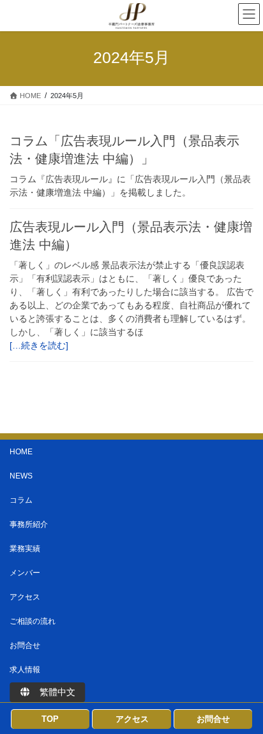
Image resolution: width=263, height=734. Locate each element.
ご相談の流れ (33, 621)
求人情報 (25, 669)
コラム (21, 500)
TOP (50, 719)
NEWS (21, 475)
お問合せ (25, 645)
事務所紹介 (29, 524)
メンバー (25, 572)
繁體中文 (53, 692)
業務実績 (25, 548)
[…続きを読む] (39, 345)
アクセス (25, 597)
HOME (21, 451)
